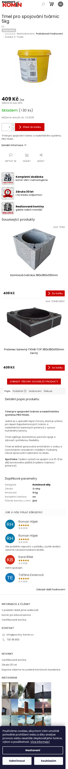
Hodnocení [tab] (35, 391)
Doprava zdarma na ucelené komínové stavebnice (31, 669)
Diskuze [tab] (48, 391)
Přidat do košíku (32, 127)
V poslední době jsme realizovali (20, 610)
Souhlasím (48, 761)
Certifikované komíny (14, 619)
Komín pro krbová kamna (16, 615)
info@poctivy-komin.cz (20, 634)
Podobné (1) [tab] (20, 391)
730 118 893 (13, 639)
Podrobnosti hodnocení (49, 33)
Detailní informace (12, 145)
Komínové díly (42, 484)
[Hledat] (43, 4)
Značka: (14, 37)
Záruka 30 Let (9, 664)
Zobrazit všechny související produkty (34, 381)
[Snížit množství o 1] (13, 129)
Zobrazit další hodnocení (50, 589)
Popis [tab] (7, 391)
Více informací (40, 742)
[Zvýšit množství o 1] (13, 125)
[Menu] (60, 4)
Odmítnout (17, 761)
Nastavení (32, 750)
